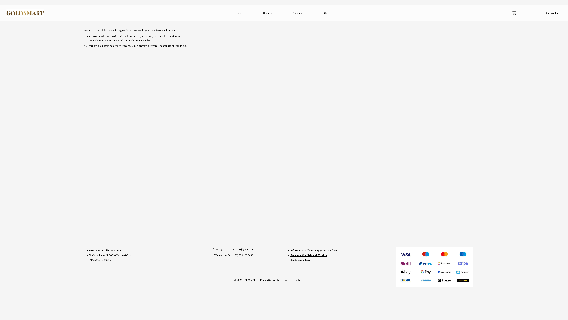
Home (239, 13)
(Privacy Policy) (313, 250)
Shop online (552, 13)
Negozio (267, 13)
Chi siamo (298, 13)
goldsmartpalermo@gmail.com (237, 249)
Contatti (328, 13)
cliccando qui (128, 45)
